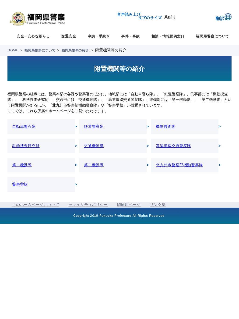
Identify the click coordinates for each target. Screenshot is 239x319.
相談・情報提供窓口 (168, 36)
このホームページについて (35, 205)
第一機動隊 (22, 165)
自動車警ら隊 (24, 126)
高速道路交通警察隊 (173, 146)
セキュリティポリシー (88, 205)
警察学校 (20, 184)
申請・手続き (99, 36)
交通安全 (68, 36)
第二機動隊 (94, 165)
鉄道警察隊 (94, 126)
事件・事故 (130, 36)
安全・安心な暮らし (33, 36)
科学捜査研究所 (26, 146)
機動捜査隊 (166, 126)
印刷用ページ (129, 205)
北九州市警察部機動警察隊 (179, 165)
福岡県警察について (212, 36)
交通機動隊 (94, 146)
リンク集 (157, 205)
